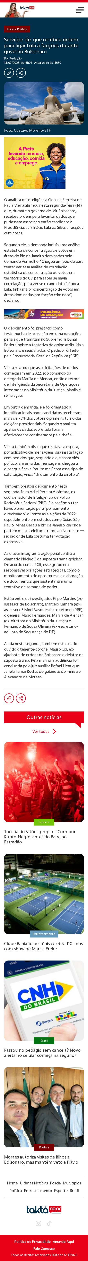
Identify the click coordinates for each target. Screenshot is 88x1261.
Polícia (55, 1183)
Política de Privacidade (32, 1241)
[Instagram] (38, 1223)
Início (10, 29)
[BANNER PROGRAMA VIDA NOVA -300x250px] (44, 163)
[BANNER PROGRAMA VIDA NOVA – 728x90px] (44, 314)
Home (12, 1183)
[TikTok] (49, 1223)
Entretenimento (38, 1190)
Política (22, 29)
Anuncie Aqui (63, 1241)
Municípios (72, 1183)
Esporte (61, 1190)
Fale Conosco (44, 1248)
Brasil (74, 1190)
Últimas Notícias (34, 1183)
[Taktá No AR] (19, 9)
